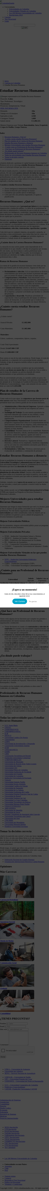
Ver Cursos (20, 601)
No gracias (33, 601)
